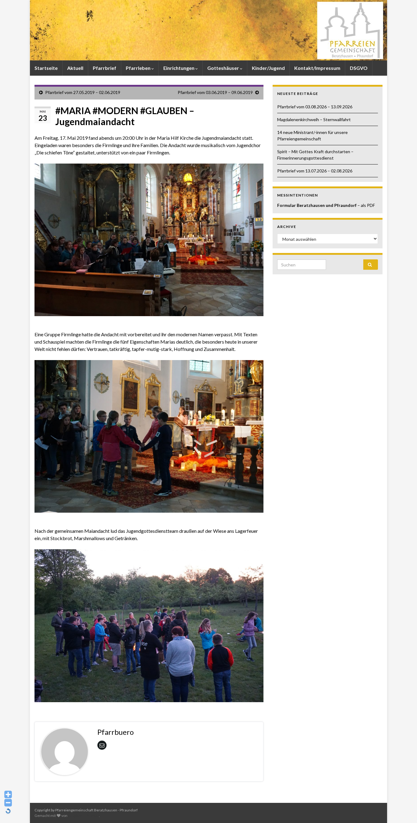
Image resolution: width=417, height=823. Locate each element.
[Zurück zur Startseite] (208, 30)
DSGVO (359, 68)
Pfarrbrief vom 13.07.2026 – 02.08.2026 (314, 170)
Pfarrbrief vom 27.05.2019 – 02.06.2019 (82, 92)
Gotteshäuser (223, 68)
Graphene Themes (83, 815)
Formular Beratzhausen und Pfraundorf (317, 205)
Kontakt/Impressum (317, 68)
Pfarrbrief (104, 68)
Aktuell (75, 68)
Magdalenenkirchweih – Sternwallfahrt (314, 119)
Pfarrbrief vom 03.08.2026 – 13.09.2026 (314, 106)
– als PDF (366, 205)
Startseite (46, 68)
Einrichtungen (179, 68)
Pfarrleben (138, 68)
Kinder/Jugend (268, 68)
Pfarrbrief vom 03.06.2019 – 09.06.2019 (215, 92)
